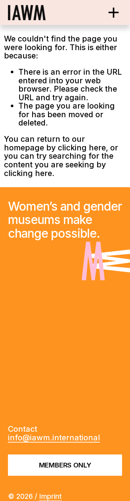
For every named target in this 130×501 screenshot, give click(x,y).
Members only (65, 465)
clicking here (82, 147)
